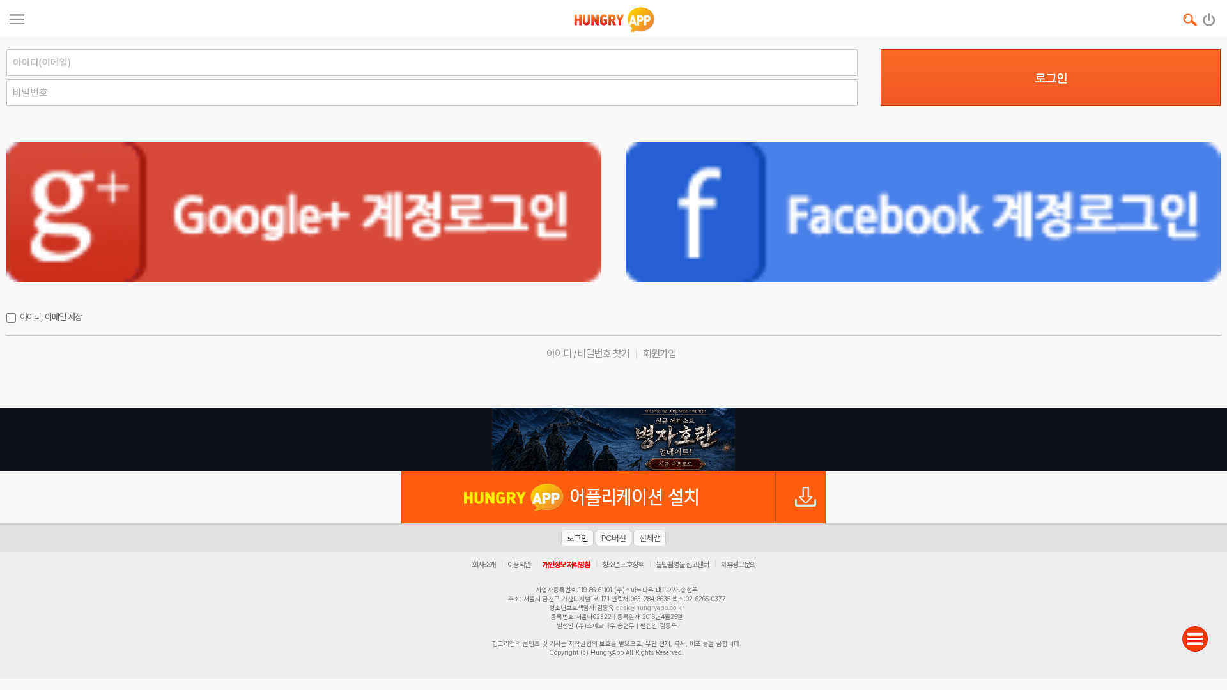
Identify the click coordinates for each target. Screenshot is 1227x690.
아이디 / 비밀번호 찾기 (587, 354)
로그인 (1051, 78)
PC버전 (613, 538)
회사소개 (483, 564)
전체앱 (649, 538)
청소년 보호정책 (623, 564)
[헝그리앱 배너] (613, 439)
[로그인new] (1209, 16)
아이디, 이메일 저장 (51, 317)
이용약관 (518, 564)
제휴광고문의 (738, 564)
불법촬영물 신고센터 (682, 564)
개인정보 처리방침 (566, 564)
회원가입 (659, 354)
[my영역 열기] (17, 17)
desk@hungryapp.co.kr (650, 607)
